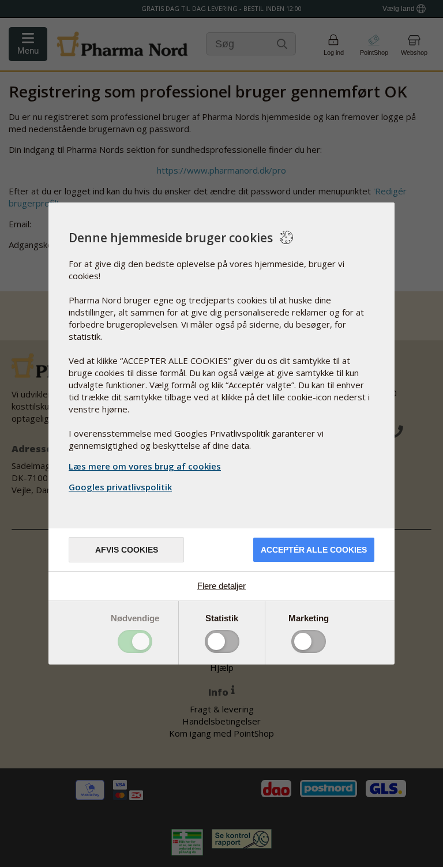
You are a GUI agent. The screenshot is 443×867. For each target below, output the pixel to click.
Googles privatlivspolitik (120, 487)
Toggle (135, 641)
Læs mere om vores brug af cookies (145, 466)
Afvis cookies (126, 549)
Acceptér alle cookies (314, 549)
